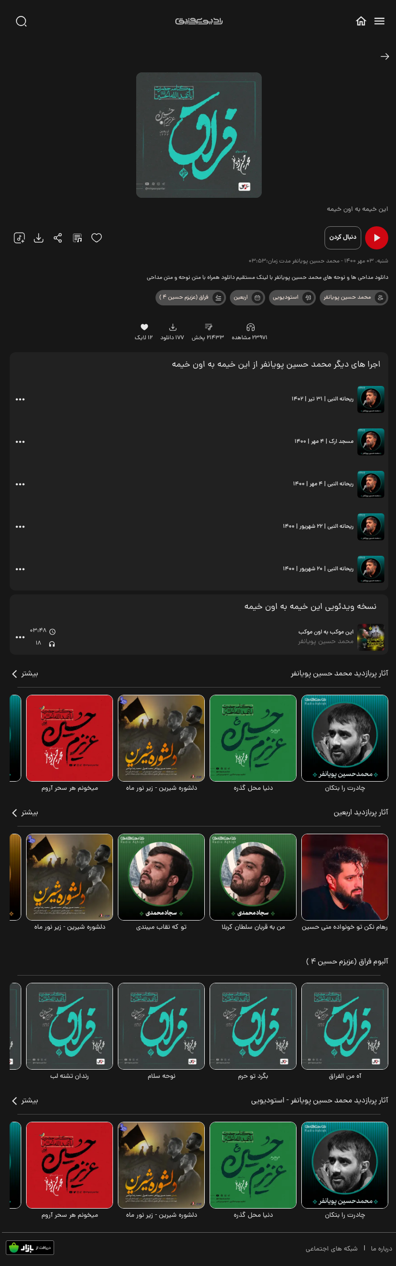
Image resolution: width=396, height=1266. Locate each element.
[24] (58, 238)
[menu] (379, 21)
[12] (308, 297)
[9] (251, 327)
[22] (19, 238)
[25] (77, 238)
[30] (21, 21)
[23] (38, 238)
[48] (385, 56)
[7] (380, 297)
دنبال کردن (342, 238)
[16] (145, 327)
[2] (257, 297)
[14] (209, 327)
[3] (218, 297)
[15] (96, 238)
